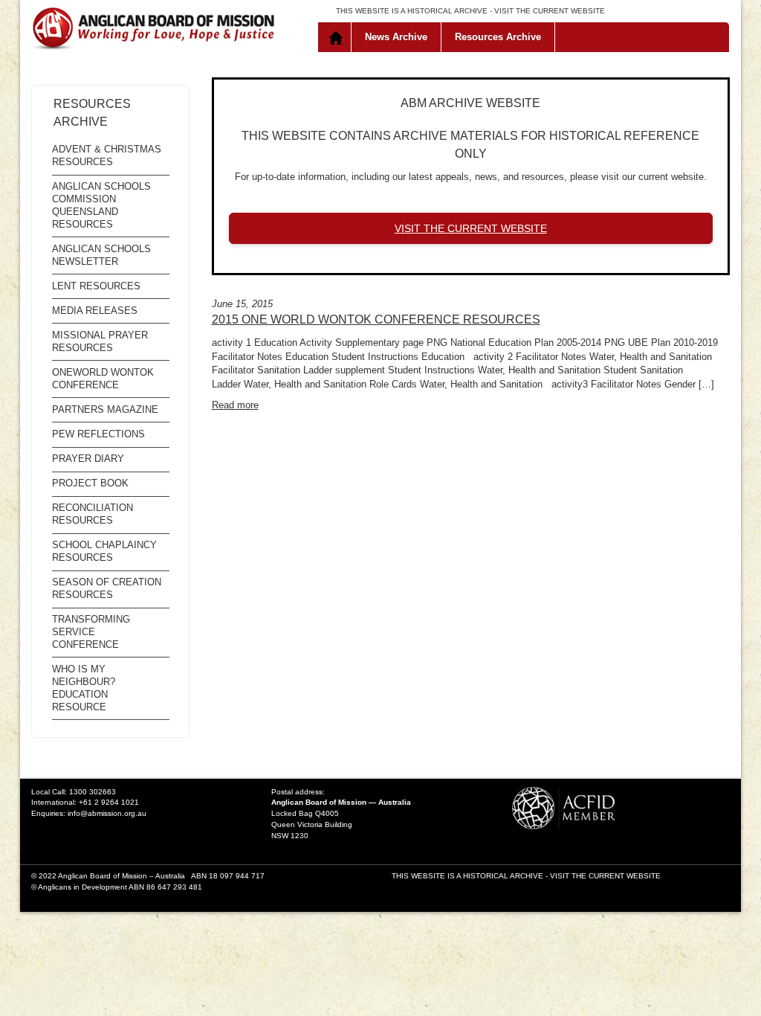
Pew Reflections (98, 434)
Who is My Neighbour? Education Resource (83, 688)
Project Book (90, 483)
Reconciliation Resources (92, 514)
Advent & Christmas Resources (106, 155)
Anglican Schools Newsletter (101, 255)
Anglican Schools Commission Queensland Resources (101, 205)
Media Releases (94, 310)
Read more (235, 405)
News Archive (396, 36)
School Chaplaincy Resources (104, 551)
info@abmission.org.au (107, 813)
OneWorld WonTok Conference (103, 378)
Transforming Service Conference (91, 632)
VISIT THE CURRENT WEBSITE (549, 11)
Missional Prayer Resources (100, 341)
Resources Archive (498, 36)
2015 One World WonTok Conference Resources (376, 319)
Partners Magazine (105, 409)
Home (338, 37)
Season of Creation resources (106, 588)
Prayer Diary (88, 458)
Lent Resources (96, 286)
